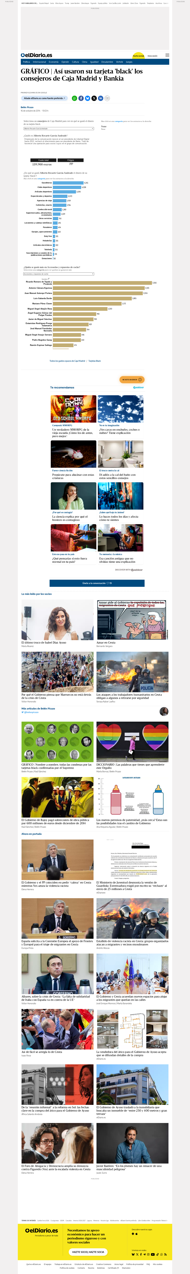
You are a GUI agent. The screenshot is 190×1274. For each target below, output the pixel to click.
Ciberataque (85, 3)
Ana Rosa (159, 3)
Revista (91, 1268)
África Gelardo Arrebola (32, 1114)
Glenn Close (134, 3)
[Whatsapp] (74, 98)
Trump (67, 3)
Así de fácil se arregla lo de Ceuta (42, 1052)
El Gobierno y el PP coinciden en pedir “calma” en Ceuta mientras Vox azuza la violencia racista (56, 884)
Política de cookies (67, 1268)
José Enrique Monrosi (105, 1003)
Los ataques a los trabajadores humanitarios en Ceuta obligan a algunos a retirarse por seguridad (129, 696)
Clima (84, 61)
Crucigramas (55, 1220)
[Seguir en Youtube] (153, 1254)
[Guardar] (107, 98)
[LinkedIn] (100, 98)
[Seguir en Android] (133, 1233)
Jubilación (126, 3)
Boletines (101, 1268)
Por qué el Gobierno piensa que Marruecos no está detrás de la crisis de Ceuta (56, 696)
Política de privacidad (134, 1264)
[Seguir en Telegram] (144, 1254)
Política (26, 61)
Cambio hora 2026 (43, 1220)
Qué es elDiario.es (33, 1264)
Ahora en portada (32, 833)
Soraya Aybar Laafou (105, 701)
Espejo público (102, 3)
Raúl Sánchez (40, 771)
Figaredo (93, 3)
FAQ (148, 1264)
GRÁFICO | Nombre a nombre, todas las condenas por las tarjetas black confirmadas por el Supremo (56, 766)
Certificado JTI (113, 1268)
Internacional (39, 61)
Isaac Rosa (26, 1055)
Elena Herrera (28, 889)
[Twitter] (94, 98)
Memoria (96, 1220)
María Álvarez (28, 646)
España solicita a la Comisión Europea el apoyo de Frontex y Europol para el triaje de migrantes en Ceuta (57, 942)
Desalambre (107, 61)
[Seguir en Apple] (137, 1233)
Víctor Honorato (29, 701)
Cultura (75, 61)
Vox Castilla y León (115, 3)
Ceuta (52, 3)
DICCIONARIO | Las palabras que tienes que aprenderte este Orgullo (130, 766)
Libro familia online (144, 1220)
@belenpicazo (31, 712)
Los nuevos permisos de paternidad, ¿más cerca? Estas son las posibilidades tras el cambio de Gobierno (131, 821)
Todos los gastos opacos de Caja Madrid (67, 361)
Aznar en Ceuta (105, 642)
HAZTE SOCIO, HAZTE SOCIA (88, 1252)
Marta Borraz (102, 771)
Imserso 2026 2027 (79, 1220)
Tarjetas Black (94, 361)
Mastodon (126, 1268)
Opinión (65, 61)
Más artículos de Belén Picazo (38, 708)
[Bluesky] (87, 98)
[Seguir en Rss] (165, 1254)
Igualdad (94, 61)
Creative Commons (103, 1264)
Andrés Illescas (103, 948)
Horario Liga (105, 1220)
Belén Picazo (27, 107)
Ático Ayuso (59, 3)
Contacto (81, 1268)
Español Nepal (44, 3)
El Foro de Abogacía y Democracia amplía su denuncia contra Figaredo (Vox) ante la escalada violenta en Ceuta (56, 1167)
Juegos (129, 61)
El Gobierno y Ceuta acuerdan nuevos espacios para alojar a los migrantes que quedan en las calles (131, 998)
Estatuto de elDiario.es (84, 1264)
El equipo (47, 1264)
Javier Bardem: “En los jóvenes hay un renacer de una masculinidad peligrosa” (129, 1167)
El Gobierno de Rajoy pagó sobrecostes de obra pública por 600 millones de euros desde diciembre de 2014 (55, 821)
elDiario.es (101, 1059)
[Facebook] (81, 98)
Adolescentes (114, 1220)
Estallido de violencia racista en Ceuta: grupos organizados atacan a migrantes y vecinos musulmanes (132, 942)
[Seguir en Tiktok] (157, 1254)
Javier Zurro (101, 1173)
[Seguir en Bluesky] (133, 1254)
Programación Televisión (160, 1220)
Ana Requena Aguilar (105, 827)
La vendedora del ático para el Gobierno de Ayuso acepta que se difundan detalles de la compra (131, 1053)
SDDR (62, 1220)
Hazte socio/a (138, 56)
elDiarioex (100, 892)
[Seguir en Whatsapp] (161, 1254)
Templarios (150, 3)
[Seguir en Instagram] (148, 1254)
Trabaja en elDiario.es (63, 1264)
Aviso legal (118, 1264)
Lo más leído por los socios (37, 593)
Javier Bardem (75, 3)
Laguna (89, 1220)
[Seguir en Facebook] (141, 1254)
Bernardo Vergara (104, 646)
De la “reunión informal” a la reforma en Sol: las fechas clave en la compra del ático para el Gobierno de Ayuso (55, 1108)
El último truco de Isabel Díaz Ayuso (44, 642)
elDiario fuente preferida (129, 1220)
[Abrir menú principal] (167, 55)
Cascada (166, 3)
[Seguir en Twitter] (137, 1254)
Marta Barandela (124, 1003)
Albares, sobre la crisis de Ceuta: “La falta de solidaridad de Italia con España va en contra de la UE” (56, 998)
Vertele (119, 61)
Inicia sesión (152, 56)
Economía (53, 61)
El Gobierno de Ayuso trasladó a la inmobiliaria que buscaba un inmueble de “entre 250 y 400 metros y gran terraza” (131, 1110)
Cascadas (69, 1220)
